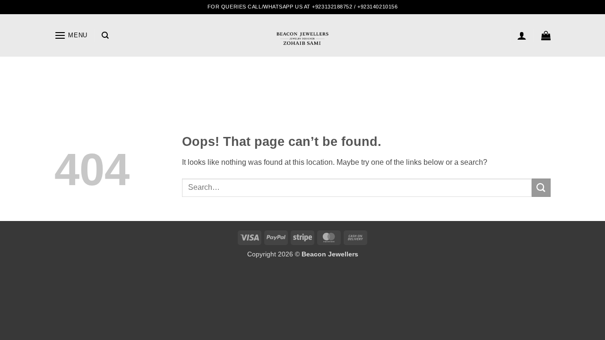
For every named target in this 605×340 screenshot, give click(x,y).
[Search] (105, 35)
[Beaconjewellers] (302, 42)
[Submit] (541, 187)
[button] (70, 35)
